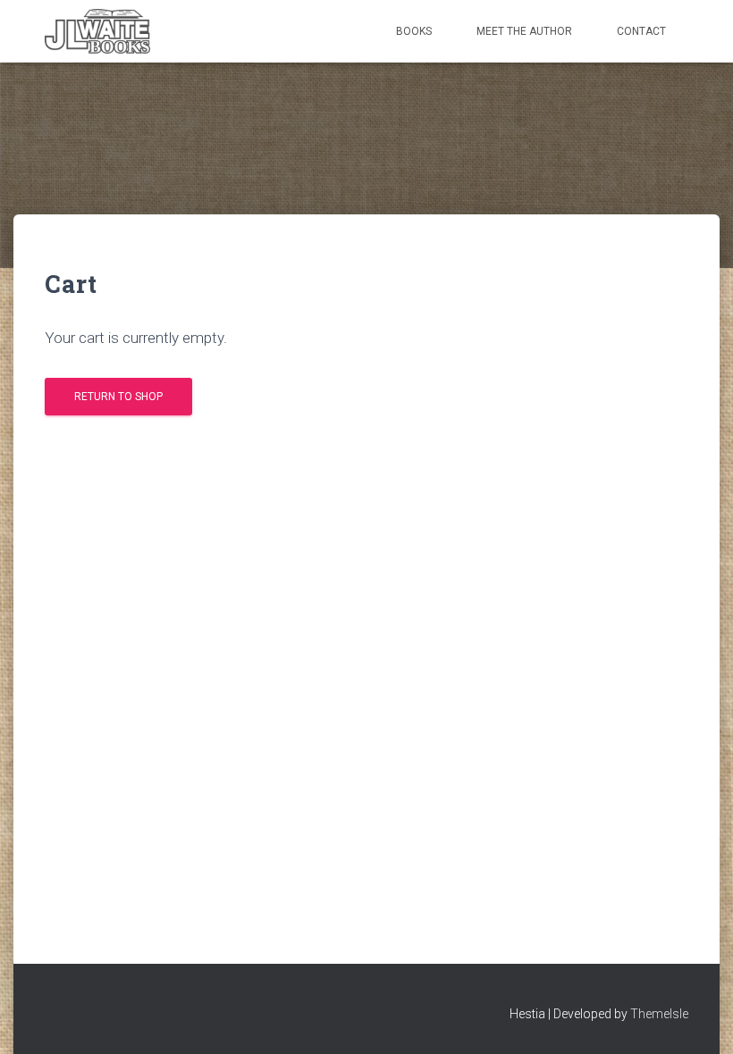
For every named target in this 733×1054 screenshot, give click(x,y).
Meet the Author (524, 31)
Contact (641, 31)
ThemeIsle (659, 1014)
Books (414, 31)
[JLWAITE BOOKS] (97, 31)
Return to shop (118, 396)
